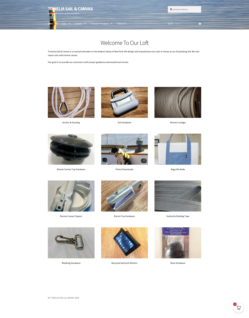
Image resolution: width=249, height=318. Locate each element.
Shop (50, 23)
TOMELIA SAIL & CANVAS (70, 9)
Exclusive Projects (100, 23)
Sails (64, 23)
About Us (121, 23)
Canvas (78, 23)
